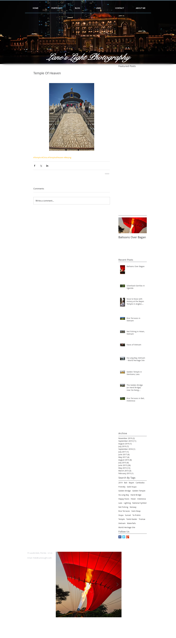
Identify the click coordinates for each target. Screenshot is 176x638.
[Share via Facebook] (34, 165)
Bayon (131, 484)
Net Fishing (123, 509)
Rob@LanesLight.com (42, 559)
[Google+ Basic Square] (127, 538)
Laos (120, 505)
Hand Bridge (136, 496)
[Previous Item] (60, 586)
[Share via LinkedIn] (47, 165)
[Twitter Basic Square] (123, 538)
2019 (120, 484)
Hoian (133, 500)
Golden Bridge (124, 492)
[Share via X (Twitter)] (41, 165)
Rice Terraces (124, 513)
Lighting (127, 505)
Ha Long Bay (123, 496)
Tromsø (142, 521)
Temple (121, 521)
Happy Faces (123, 500)
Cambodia (140, 484)
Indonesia (141, 500)
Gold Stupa (131, 488)
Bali (125, 484)
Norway (133, 509)
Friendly (121, 488)
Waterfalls (131, 525)
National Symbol (139, 505)
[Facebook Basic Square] (119, 538)
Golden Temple (138, 492)
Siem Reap (136, 513)
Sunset (128, 517)
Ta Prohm (136, 517)
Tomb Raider (131, 521)
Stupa (120, 517)
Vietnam (121, 525)
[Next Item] (142, 227)
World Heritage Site (126, 529)
